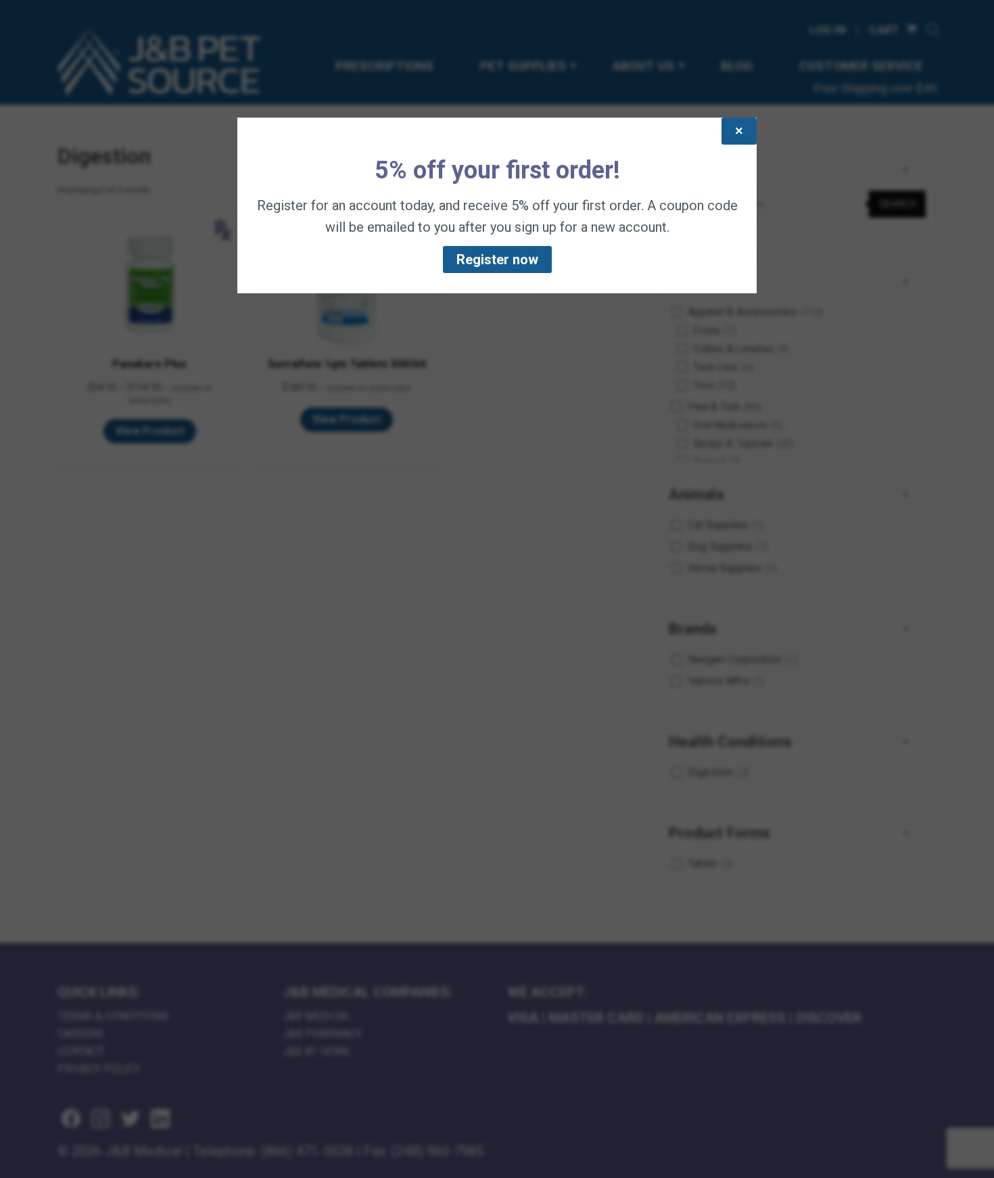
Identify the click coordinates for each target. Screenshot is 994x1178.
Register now (497, 259)
